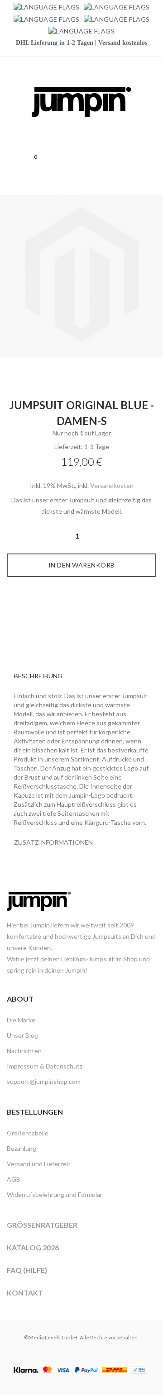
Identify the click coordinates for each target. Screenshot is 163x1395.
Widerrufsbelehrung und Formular (54, 1194)
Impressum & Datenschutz (44, 1066)
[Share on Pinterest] (92, 611)
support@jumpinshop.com (44, 1081)
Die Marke (21, 1020)
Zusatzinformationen (53, 842)
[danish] (46, 19)
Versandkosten (112, 485)
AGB (13, 1179)
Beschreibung (38, 676)
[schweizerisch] (81, 31)
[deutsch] (46, 7)
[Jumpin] (81, 127)
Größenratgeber (42, 1224)
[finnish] (116, 19)
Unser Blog (22, 1035)
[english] (116, 7)
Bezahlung (21, 1148)
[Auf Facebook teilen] (71, 611)
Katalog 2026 (33, 1247)
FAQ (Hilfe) (27, 1270)
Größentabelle (27, 1133)
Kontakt (25, 1292)
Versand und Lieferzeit (39, 1164)
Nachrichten (24, 1051)
